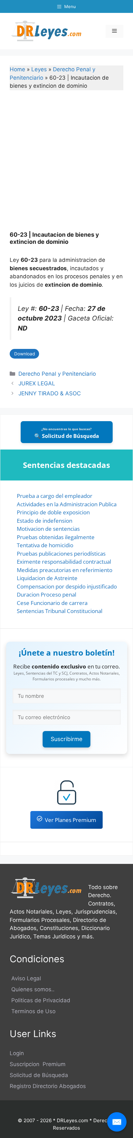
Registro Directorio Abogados (48, 1086)
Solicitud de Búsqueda (39, 1075)
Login (17, 1053)
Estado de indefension (44, 520)
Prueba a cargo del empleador (54, 496)
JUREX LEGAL (36, 383)
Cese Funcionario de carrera (52, 603)
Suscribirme (66, 739)
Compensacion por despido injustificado (67, 586)
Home (17, 69)
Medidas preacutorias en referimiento (64, 570)
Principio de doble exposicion (53, 512)
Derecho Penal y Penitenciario (57, 374)
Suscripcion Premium (38, 1064)
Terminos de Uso (33, 1011)
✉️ (117, 1122)
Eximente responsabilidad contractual (64, 561)
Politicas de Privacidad (40, 1000)
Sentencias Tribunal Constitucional (59, 611)
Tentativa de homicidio (45, 545)
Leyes (39, 69)
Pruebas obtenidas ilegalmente (56, 537)
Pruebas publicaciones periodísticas (61, 553)
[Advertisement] (66, 164)
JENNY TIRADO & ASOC (49, 393)
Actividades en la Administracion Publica (67, 504)
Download (24, 353)
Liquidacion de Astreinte (47, 578)
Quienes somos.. (32, 989)
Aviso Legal (25, 978)
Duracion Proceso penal (46, 594)
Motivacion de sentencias (48, 528)
